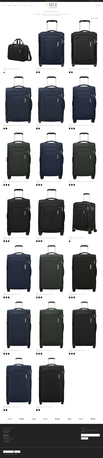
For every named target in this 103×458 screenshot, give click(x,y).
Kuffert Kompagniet (8, 454)
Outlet (4, 5)
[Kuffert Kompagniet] (51, 5)
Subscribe (84, 438)
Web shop (9, 5)
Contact (30, 5)
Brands (20, 5)
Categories (15, 5)
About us (25, 5)
